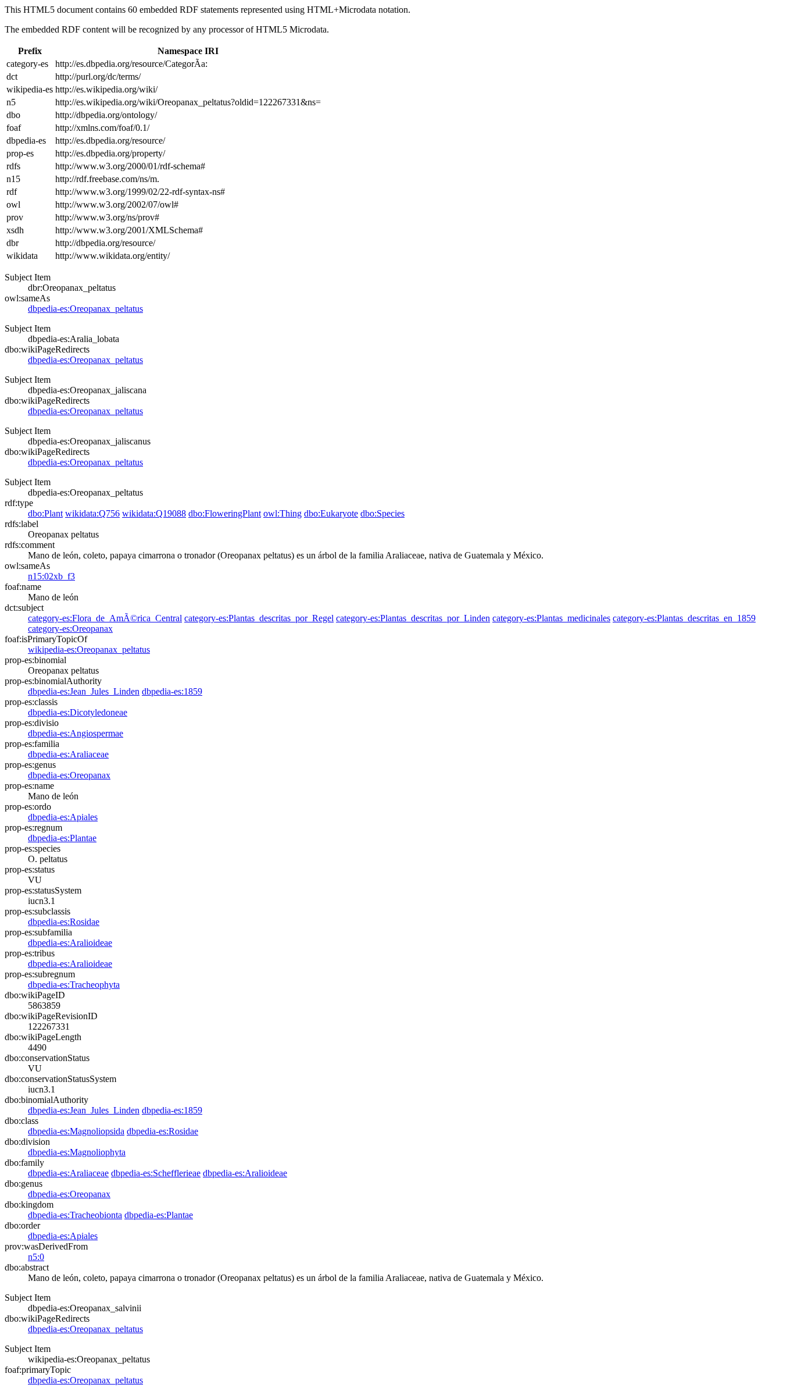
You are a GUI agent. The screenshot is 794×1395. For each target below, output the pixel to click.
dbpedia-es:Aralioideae (70, 943)
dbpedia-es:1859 (172, 691)
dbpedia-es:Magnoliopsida (76, 1131)
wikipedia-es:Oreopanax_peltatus (89, 649)
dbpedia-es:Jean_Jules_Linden (84, 691)
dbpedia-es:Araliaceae (68, 754)
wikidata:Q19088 (154, 513)
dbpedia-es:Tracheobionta (75, 1215)
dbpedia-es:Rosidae (63, 922)
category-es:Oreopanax (70, 629)
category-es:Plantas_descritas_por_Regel (259, 618)
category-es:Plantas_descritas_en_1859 (684, 618)
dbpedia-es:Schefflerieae (156, 1173)
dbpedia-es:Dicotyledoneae (77, 712)
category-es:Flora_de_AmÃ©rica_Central (105, 618)
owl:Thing (282, 513)
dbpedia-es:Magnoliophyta (77, 1152)
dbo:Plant (45, 513)
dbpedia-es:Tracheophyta (74, 985)
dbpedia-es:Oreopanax (69, 775)
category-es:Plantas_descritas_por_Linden (413, 618)
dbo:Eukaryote (331, 513)
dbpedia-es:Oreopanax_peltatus (85, 309)
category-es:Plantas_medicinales (551, 618)
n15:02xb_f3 (51, 576)
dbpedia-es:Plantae (62, 838)
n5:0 (36, 1257)
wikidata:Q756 (92, 513)
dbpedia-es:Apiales (63, 817)
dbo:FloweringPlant (224, 513)
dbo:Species (382, 513)
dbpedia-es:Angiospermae (75, 733)
